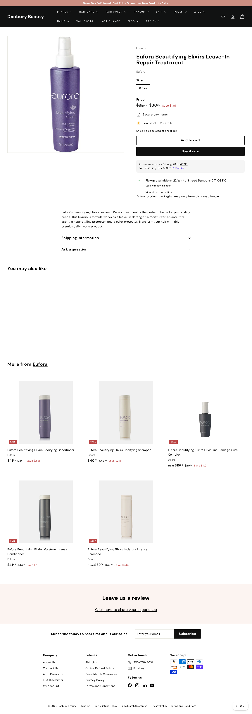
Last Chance (110, 21)
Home (140, 48)
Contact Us (50, 668)
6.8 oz (143, 88)
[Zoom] (66, 94)
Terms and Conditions (100, 686)
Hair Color (114, 11)
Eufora (140, 72)
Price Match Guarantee (101, 674)
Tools (179, 11)
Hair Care (87, 11)
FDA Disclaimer (53, 680)
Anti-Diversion (53, 674)
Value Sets (84, 21)
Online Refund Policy (99, 668)
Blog (132, 21)
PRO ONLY (153, 21)
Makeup (140, 11)
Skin (159, 11)
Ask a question (74, 249)
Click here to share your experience (126, 609)
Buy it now (190, 151)
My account (51, 686)
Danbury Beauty (25, 16)
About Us (49, 662)
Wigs (198, 11)
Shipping (141, 131)
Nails (61, 21)
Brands (63, 11)
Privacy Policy (95, 680)
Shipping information (80, 238)
